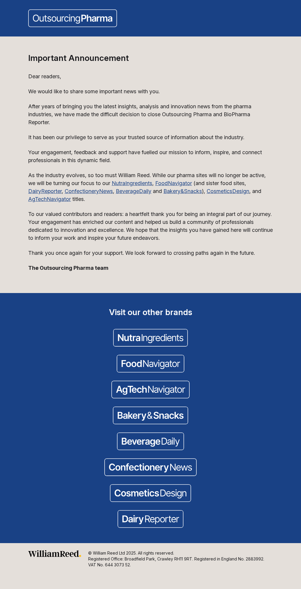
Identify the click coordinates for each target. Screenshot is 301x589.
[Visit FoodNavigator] (150, 364)
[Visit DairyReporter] (150, 519)
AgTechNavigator (49, 199)
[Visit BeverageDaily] (150, 441)
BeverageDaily (133, 191)
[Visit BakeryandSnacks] (150, 416)
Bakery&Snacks (182, 191)
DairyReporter (45, 191)
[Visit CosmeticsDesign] (150, 493)
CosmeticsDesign (228, 191)
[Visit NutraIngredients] (150, 338)
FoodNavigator (173, 183)
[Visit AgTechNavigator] (150, 390)
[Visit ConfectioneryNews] (150, 467)
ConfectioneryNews (89, 191)
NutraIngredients (132, 183)
